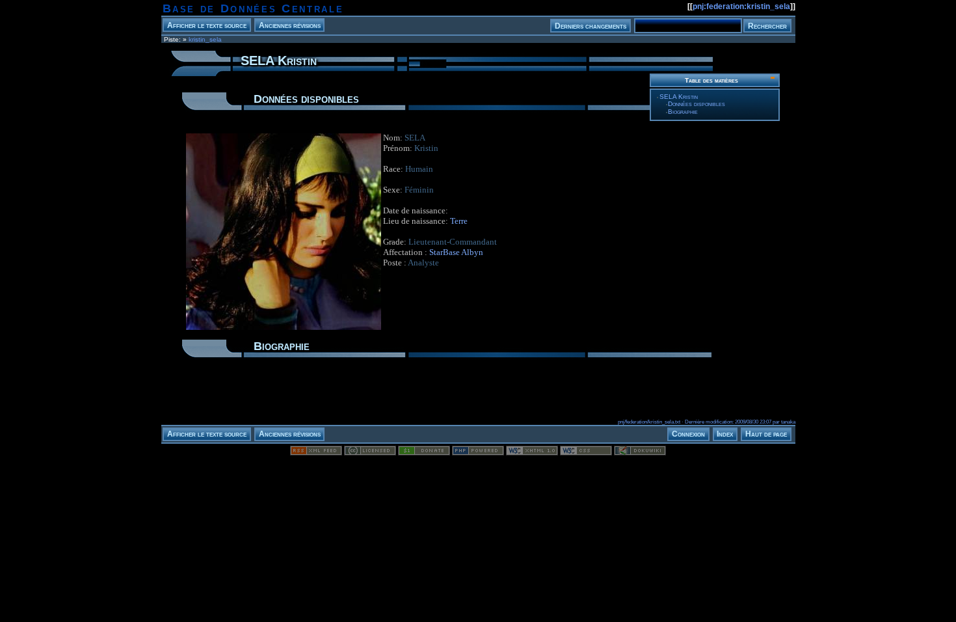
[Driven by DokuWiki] (640, 452)
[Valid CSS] (586, 452)
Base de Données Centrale (253, 8)
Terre (459, 221)
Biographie (683, 111)
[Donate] (424, 452)
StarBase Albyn (456, 252)
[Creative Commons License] (370, 452)
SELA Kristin (678, 96)
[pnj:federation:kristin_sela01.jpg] (283, 329)
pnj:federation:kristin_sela (741, 6)
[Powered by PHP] (478, 452)
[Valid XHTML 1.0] (532, 452)
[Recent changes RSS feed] (316, 452)
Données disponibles (696, 103)
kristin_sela (205, 39)
